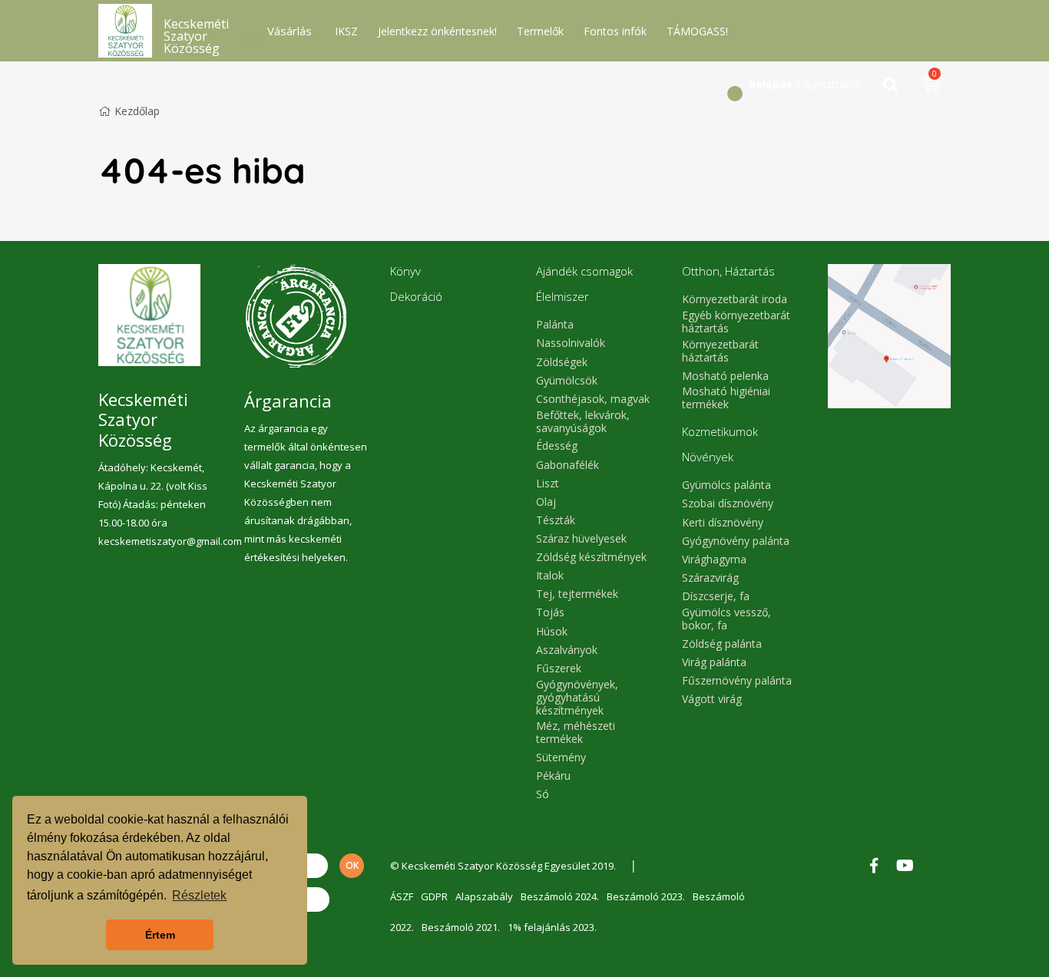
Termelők (540, 31)
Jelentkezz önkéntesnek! (437, 31)
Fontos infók (615, 31)
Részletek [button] (199, 895)
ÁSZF (401, 896)
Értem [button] (160, 935)
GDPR (434, 896)
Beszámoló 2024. (560, 896)
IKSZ (346, 31)
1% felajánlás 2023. (552, 927)
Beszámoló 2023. (646, 896)
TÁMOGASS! (697, 31)
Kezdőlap (137, 111)
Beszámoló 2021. (461, 927)
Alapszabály (484, 896)
